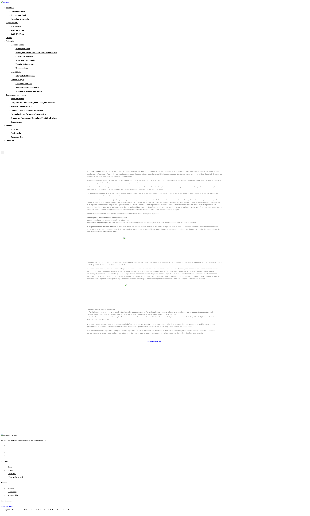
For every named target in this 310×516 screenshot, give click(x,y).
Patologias (10, 41)
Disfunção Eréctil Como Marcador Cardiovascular (36, 53)
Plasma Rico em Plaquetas (21, 106)
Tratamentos (12, 474)
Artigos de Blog (17, 137)
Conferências (16, 133)
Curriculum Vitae (18, 11)
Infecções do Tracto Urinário (27, 87)
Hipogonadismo (22, 68)
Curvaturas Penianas (24, 56)
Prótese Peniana (17, 99)
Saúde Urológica (17, 34)
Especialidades (12, 23)
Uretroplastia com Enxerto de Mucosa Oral (28, 114)
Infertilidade (16, 26)
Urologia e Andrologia (20, 19)
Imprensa (15, 129)
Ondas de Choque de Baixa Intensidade (27, 110)
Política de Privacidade (15, 477)
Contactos (10, 140)
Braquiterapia (16, 122)
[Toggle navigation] (2, 152)
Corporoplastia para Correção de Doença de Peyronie (33, 102)
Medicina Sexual (17, 30)
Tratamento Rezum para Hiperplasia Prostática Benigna (34, 118)
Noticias (9, 125)
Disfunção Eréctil (23, 49)
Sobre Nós (10, 8)
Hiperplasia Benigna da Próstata (29, 91)
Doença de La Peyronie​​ (25, 60)
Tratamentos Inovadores (16, 95)
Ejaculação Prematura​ (25, 64)
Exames (9, 38)
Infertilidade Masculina (25, 76)
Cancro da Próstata (24, 84)
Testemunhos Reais (18, 15)
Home (10, 467)
